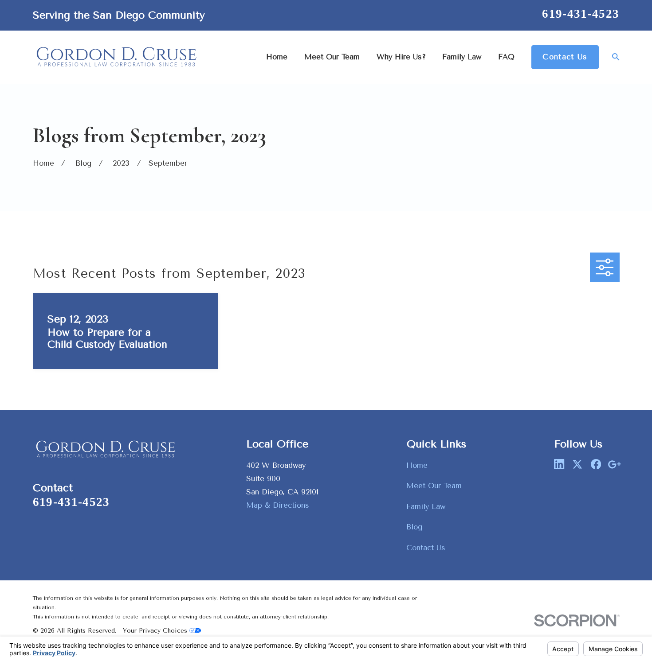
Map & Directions (277, 505)
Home (417, 465)
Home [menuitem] (276, 57)
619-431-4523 (580, 13)
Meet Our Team (434, 486)
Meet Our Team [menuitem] (332, 57)
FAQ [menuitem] (506, 57)
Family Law (425, 506)
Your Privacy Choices (156, 630)
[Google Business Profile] (614, 464)
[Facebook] (596, 464)
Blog (414, 527)
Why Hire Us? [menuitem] (401, 57)
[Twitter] (577, 464)
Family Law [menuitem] (461, 57)
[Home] (117, 57)
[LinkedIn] (559, 464)
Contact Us (564, 57)
